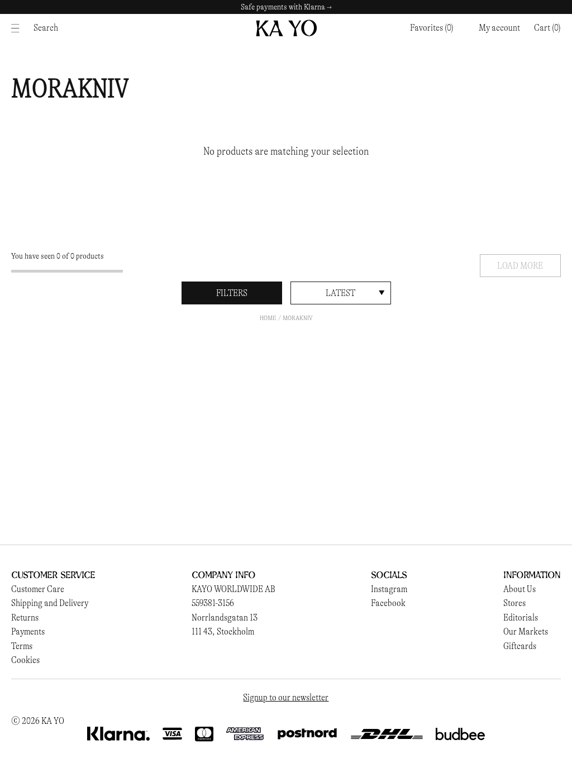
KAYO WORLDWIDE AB (233, 589)
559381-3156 (213, 603)
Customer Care (37, 589)
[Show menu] (18, 28)
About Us (519, 589)
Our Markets (525, 631)
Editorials (520, 617)
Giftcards (519, 646)
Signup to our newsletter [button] (285, 697)
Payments (28, 631)
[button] (547, 28)
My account (499, 27)
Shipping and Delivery (49, 603)
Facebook (388, 603)
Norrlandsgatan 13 (225, 617)
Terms (21, 646)
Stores (514, 603)
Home (268, 318)
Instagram (389, 589)
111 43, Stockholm (223, 631)
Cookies (25, 660)
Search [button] (46, 27)
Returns (25, 617)
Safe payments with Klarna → (286, 7)
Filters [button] (231, 293)
